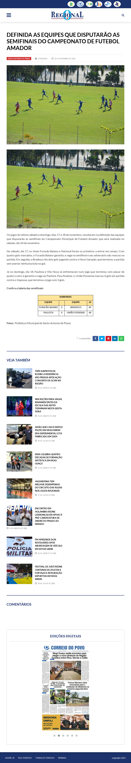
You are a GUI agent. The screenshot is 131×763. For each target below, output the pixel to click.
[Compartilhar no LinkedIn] (115, 338)
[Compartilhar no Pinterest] (108, 338)
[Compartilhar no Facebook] (95, 338)
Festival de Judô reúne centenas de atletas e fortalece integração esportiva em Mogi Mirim (48, 572)
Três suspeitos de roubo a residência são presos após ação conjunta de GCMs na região (48, 377)
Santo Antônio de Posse (19, 58)
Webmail (62, 758)
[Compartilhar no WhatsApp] (121, 338)
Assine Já (9, 758)
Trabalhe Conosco (44, 758)
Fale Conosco (25, 758)
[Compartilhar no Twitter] (102, 338)
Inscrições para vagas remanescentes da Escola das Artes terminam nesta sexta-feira (48, 405)
